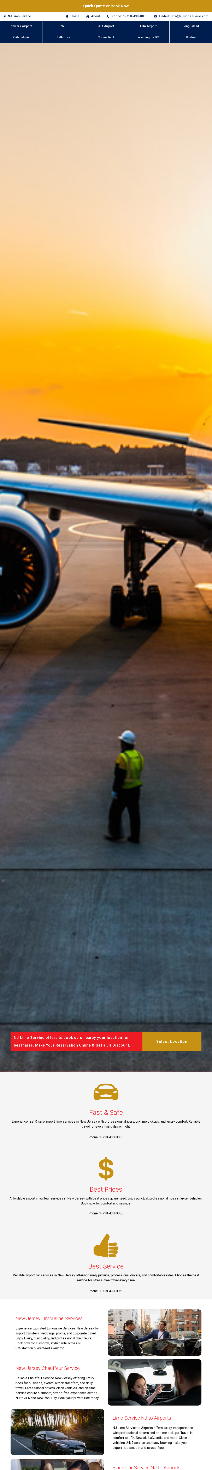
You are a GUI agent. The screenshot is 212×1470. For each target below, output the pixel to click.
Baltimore (63, 37)
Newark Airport (21, 26)
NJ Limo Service (19, 16)
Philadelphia (21, 37)
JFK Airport (106, 26)
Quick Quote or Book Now (106, 6)
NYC (63, 26)
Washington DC (148, 37)
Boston (191, 37)
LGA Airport (148, 26)
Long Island (191, 26)
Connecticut (106, 37)
